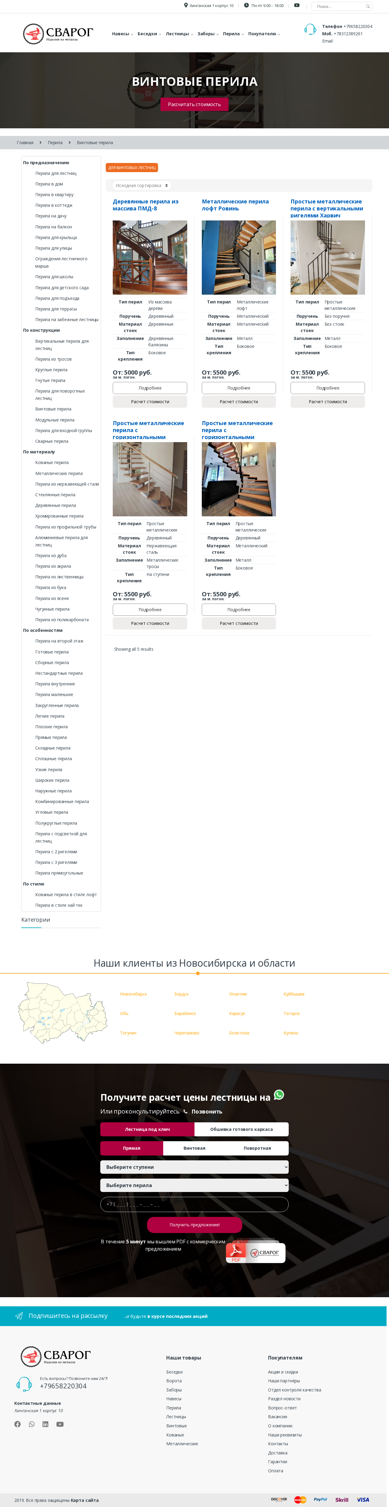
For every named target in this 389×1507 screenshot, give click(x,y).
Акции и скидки (283, 1372)
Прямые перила (51, 737)
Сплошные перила (53, 758)
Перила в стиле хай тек (59, 905)
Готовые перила (52, 652)
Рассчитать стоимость (194, 104)
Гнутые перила (50, 380)
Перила (55, 142)
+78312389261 (348, 33)
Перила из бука (50, 587)
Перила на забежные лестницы (66, 319)
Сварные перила (51, 441)
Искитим (238, 994)
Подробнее (150, 388)
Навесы (173, 1398)
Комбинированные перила (62, 801)
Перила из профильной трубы (65, 527)
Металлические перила (59, 473)
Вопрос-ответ (282, 1408)
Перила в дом (49, 184)
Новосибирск (133, 994)
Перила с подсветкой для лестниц (61, 837)
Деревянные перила (55, 505)
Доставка (277, 1453)
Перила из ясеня (52, 598)
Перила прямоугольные (59, 873)
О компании (280, 1426)
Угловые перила (51, 812)
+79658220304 (357, 26)
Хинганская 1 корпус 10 (211, 5)
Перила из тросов (53, 359)
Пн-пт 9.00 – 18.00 (267, 5)
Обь (124, 1013)
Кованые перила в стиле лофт (66, 894)
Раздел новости (284, 1398)
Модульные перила (54, 420)
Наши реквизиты (285, 1435)
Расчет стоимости (150, 401)
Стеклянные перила (55, 494)
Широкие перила (52, 780)
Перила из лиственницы (59, 577)
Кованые (175, 1435)
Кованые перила (52, 462)
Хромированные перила (59, 516)
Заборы (174, 1390)
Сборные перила (52, 662)
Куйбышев (294, 994)
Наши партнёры (284, 1381)
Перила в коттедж (54, 205)
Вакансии (277, 1416)
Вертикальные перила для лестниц (62, 344)
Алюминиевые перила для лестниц (61, 541)
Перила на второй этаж (59, 641)
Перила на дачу (51, 216)
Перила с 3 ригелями (56, 862)
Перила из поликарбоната (62, 619)
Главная (25, 142)
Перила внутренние (55, 684)
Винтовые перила (53, 409)
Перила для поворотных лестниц (60, 394)
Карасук (237, 1013)
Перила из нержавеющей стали (67, 484)
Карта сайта (85, 1500)
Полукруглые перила (56, 823)
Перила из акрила (53, 566)
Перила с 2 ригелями (56, 851)
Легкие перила (49, 716)
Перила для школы (54, 276)
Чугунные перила (52, 609)
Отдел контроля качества (294, 1390)
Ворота (174, 1381)
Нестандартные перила (59, 673)
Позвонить (207, 1111)
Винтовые (176, 1426)
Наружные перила (53, 791)
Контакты (278, 1443)
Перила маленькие (54, 694)
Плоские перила (51, 726)
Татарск (292, 1013)
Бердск (181, 994)
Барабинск (185, 1013)
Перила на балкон (53, 227)
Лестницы (176, 1416)
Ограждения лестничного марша (61, 262)
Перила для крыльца (56, 237)
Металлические (182, 1443)
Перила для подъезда (57, 298)
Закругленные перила (57, 705)
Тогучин (128, 1033)
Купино (291, 1033)
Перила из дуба (51, 555)
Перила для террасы (56, 309)
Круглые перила (51, 369)
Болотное (239, 1033)
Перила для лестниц (55, 173)
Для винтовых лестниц (132, 167)
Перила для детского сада (62, 287)
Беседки (174, 1372)
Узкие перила (48, 769)
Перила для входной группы (63, 430)
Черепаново (186, 1033)
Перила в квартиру (54, 194)
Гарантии (277, 1461)
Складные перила (53, 748)
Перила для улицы (53, 248)
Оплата (275, 1471)
